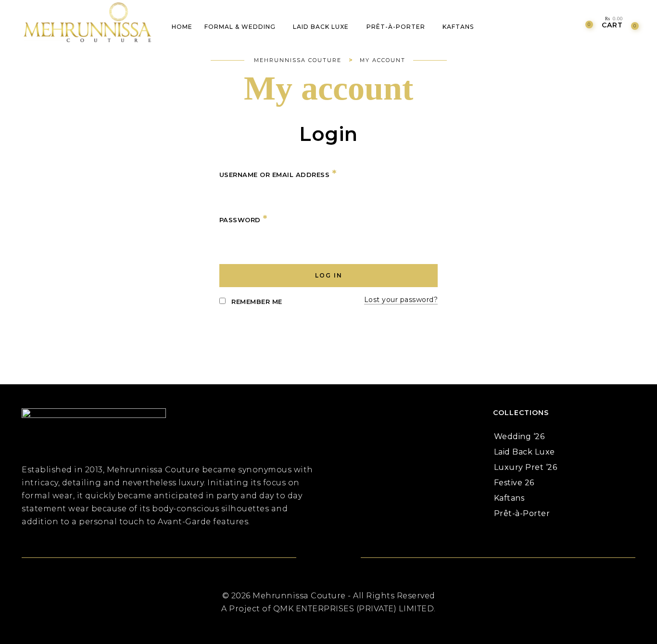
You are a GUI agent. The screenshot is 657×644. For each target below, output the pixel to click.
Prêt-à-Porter (522, 513)
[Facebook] (317, 558)
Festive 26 (514, 482)
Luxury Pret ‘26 (525, 467)
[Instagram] (340, 558)
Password (243, 219)
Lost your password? (401, 299)
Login (328, 135)
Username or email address (278, 174)
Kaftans (509, 498)
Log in (328, 275)
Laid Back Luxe (524, 451)
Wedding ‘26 (519, 436)
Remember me (255, 301)
